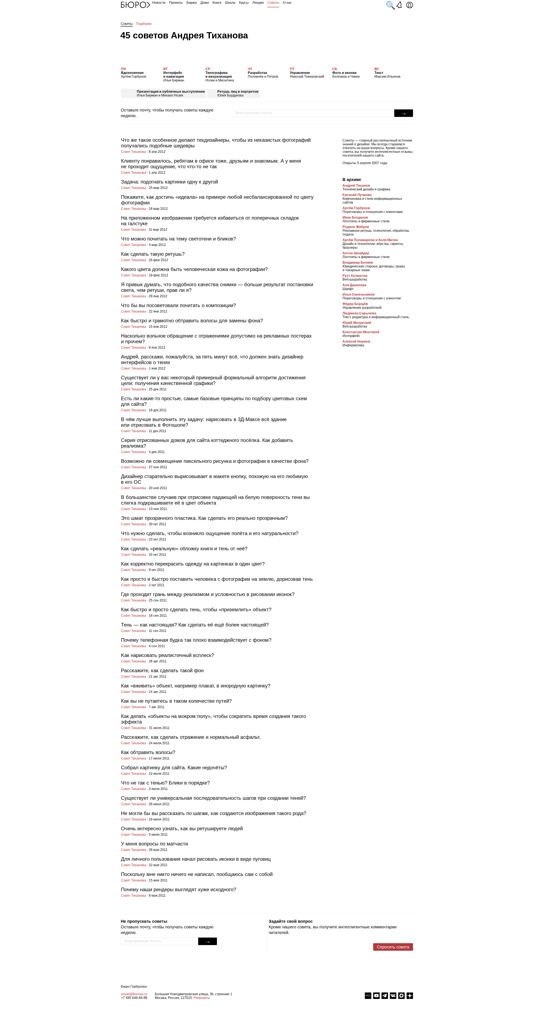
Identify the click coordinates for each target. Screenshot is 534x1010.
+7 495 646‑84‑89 (134, 998)
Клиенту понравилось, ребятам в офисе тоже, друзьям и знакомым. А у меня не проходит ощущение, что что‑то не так (211, 166)
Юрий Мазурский (357, 322)
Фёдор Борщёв (355, 304)
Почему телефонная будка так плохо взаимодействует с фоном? (196, 642)
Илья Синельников (359, 294)
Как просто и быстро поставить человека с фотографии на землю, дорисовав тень (217, 581)
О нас (287, 2)
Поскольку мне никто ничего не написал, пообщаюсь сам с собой (197, 876)
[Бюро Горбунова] (135, 4)
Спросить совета (393, 947)
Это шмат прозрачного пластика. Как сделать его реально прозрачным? (204, 520)
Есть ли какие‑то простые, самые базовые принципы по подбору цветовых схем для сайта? (214, 404)
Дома (204, 2)
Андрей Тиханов (356, 185)
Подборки (143, 23)
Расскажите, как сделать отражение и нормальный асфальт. (191, 739)
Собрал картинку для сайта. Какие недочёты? (174, 770)
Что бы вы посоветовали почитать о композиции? (178, 307)
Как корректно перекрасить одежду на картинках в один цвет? (193, 566)
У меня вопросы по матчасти (154, 846)
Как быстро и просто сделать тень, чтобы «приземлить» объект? (196, 612)
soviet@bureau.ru (134, 994)
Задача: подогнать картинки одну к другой (169, 184)
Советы (273, 2)
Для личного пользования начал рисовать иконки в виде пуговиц (196, 861)
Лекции (258, 2)
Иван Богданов (355, 217)
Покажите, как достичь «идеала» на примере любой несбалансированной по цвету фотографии (217, 202)
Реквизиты (202, 998)
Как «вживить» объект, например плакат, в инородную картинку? (195, 688)
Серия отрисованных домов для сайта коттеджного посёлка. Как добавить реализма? (207, 445)
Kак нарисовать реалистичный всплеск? (167, 657)
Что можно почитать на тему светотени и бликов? (178, 241)
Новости (158, 2)
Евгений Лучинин (357, 195)
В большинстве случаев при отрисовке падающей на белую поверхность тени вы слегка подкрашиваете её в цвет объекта (215, 502)
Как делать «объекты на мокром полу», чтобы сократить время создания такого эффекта (213, 721)
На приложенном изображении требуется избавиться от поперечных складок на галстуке (210, 223)
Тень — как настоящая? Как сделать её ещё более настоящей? (195, 627)
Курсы (244, 2)
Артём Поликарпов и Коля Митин (370, 240)
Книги (217, 2)
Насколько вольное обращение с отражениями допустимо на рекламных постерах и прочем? (216, 341)
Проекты (176, 2)
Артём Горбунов (356, 208)
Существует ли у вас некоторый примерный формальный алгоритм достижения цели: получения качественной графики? (213, 383)
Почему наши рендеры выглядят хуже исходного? (178, 892)
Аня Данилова (354, 285)
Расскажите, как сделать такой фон (162, 673)
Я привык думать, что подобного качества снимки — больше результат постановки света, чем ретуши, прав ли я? (217, 290)
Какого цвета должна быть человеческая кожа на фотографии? (194, 271)
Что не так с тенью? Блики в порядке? (165, 785)
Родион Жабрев (356, 227)
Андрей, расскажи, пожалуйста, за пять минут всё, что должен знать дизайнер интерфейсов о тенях (212, 362)
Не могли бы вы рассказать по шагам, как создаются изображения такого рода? (213, 815)
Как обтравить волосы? (148, 754)
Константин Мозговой (361, 332)
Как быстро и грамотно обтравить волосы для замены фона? (192, 323)
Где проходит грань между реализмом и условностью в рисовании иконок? (208, 596)
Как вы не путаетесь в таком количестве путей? (176, 703)
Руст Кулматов (355, 275)
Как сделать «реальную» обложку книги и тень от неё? (184, 551)
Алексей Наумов (356, 341)
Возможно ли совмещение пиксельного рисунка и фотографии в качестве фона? (215, 463)
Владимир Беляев (358, 262)
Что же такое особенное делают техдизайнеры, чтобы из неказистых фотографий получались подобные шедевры (216, 145)
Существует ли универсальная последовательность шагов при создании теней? (213, 800)
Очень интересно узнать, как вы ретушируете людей (182, 831)
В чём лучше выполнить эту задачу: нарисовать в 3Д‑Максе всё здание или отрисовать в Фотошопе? (204, 424)
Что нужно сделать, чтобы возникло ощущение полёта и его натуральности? (209, 535)
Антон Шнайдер (356, 253)
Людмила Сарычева (359, 313)
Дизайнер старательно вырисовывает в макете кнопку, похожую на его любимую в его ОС (214, 481)
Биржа (191, 2)
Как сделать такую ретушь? (153, 256)
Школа (230, 2)
